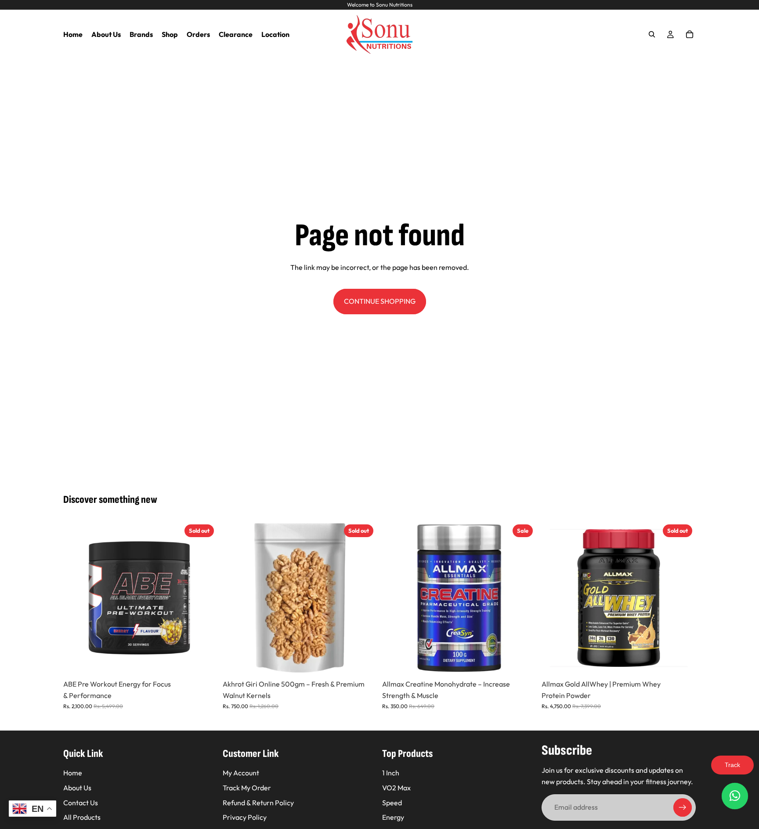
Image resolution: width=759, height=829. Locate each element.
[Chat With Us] (735, 796)
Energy (393, 817)
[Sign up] (682, 807)
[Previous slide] (76, 598)
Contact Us (80, 802)
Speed (392, 802)
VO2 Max (396, 787)
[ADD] (523, 662)
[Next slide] (204, 598)
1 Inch (390, 772)
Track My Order (247, 787)
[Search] (651, 34)
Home (72, 772)
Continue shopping (380, 301)
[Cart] (689, 34)
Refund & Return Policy (258, 802)
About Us (77, 787)
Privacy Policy (245, 817)
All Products (82, 817)
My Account (241, 772)
